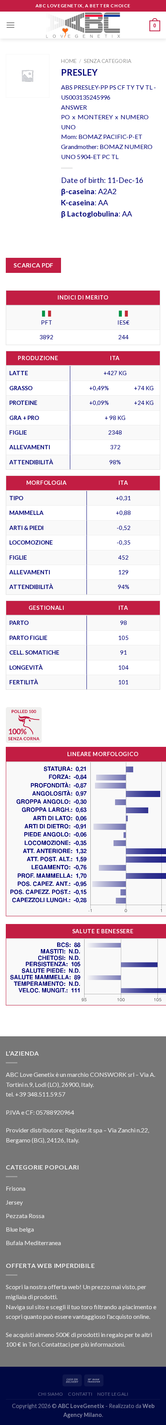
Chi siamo (51, 1394)
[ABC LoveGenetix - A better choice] (83, 25)
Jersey (14, 1202)
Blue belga (20, 1229)
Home (68, 61)
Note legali (113, 1394)
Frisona (15, 1188)
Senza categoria (107, 61)
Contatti (80, 1394)
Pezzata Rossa (25, 1215)
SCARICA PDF (34, 265)
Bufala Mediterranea (33, 1242)
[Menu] (10, 24)
